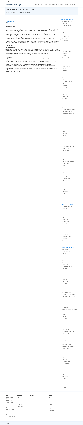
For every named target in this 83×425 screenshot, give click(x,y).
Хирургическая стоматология (68, 113)
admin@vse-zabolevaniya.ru (11, 1)
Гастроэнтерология (66, 66)
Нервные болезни (65, 87)
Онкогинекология (65, 36)
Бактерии (64, 167)
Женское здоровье (66, 176)
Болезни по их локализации (67, 197)
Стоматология (65, 191)
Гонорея (64, 131)
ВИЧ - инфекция (65, 144)
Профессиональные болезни (68, 277)
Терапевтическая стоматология (68, 111)
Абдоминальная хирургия (67, 21)
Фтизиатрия (64, 98)
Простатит (64, 137)
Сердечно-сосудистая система (68, 161)
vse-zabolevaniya (13, 4)
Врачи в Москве (48, 4)
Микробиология (65, 312)
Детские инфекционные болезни (68, 262)
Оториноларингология (66, 44)
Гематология (65, 68)
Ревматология (65, 96)
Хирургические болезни (66, 57)
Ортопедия (64, 42)
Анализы (61, 4)
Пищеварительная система (9, 407)
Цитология (64, 202)
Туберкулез (64, 174)
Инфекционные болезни (67, 81)
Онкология (64, 38)
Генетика (64, 193)
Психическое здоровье (66, 180)
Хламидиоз (64, 133)
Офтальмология (65, 232)
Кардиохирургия (65, 217)
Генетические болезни (66, 122)
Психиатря (64, 305)
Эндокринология (65, 100)
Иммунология (65, 79)
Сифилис (64, 327)
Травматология (65, 53)
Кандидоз (64, 135)
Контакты (75, 4)
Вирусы (63, 165)
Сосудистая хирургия (66, 49)
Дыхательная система (66, 150)
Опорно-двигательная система (68, 146)
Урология (64, 55)
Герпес (63, 129)
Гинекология (64, 27)
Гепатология (64, 70)
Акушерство (64, 23)
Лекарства (66, 4)
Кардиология (64, 83)
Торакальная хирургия (66, 51)
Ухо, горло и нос (65, 372)
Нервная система (65, 148)
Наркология (64, 85)
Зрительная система (66, 342)
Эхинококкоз (10, 20)
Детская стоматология (66, 107)
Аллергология (65, 64)
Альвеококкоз (10, 21)
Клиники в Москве (55, 4)
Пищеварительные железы (67, 182)
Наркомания (64, 195)
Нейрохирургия (65, 34)
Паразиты (64, 357)
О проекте (71, 4)
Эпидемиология (65, 102)
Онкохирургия (65, 40)
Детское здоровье (66, 178)
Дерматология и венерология (68, 72)
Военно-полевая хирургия (67, 25)
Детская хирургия (65, 29)
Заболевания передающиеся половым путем (69, 124)
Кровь (63, 189)
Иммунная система (66, 152)
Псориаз (64, 139)
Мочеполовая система (66, 163)
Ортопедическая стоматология (68, 109)
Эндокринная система (66, 159)
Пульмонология (65, 94)
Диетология (64, 117)
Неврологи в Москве (12, 22)
